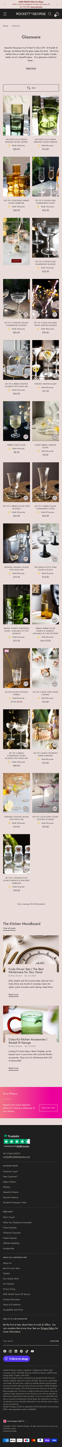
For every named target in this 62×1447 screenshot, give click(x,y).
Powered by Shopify (10, 1431)
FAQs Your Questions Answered (17, 1222)
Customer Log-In (10, 1171)
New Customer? (10, 1176)
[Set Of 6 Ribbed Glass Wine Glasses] (16, 482)
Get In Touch (8, 1217)
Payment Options (10, 1197)
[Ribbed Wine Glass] (16, 421)
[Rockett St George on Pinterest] (22, 1352)
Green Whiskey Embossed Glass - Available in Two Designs (16, 631)
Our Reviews (8, 1283)
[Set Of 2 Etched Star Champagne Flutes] (45, 176)
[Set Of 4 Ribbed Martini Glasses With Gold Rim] (16, 360)
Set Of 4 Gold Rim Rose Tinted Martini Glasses (45, 324)
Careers (6, 1273)
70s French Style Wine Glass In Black (45, 568)
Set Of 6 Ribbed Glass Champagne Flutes (45, 507)
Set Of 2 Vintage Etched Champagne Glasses (16, 324)
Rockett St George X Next (14, 1202)
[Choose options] (26, 620)
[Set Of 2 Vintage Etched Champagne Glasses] (16, 299)
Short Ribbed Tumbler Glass (45, 446)
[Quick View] (55, 809)
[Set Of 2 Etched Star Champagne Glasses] (45, 238)
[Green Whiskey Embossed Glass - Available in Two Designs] (16, 604)
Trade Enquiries (10, 1238)
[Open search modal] (49, 13)
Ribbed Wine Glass (16, 445)
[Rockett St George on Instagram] (11, 1352)
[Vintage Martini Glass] (45, 360)
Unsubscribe (8, 1248)
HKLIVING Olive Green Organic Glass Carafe (16, 140)
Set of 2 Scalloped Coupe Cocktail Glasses (45, 818)
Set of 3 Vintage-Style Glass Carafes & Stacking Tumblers (16, 880)
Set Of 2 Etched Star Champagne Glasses (45, 262)
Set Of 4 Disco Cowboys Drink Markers (45, 754)
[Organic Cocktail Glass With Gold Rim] (16, 793)
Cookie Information (11, 1299)
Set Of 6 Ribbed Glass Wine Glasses (16, 507)
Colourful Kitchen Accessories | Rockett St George (28, 1040)
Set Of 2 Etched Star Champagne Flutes (45, 201)
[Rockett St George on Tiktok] (27, 1352)
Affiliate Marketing (11, 1243)
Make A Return (9, 1181)
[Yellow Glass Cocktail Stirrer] (16, 668)
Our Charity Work (11, 1278)
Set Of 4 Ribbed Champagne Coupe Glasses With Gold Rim (16, 756)
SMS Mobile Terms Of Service (16, 1294)
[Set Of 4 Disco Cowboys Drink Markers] (45, 729)
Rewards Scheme (10, 1192)
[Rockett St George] (31, 14)
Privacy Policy (9, 1289)
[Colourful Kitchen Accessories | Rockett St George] (31, 1024)
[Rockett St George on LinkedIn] (16, 1352)
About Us (7, 1263)
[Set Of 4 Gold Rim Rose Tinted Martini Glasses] (45, 299)
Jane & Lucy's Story (11, 1268)
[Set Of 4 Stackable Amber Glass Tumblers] (16, 176)
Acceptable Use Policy (13, 1309)
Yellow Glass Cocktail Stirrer (16, 693)
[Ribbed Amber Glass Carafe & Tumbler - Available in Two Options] (45, 604)
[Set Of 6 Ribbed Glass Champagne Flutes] (45, 482)
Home (5, 25)
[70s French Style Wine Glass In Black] (45, 543)
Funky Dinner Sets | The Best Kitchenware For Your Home (26, 970)
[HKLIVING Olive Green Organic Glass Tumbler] (45, 115)
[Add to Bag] (26, 131)
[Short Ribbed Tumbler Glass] (45, 421)
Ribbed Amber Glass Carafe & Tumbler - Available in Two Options (45, 631)
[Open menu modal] (4, 13)
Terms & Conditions (11, 1304)
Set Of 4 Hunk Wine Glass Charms (45, 693)
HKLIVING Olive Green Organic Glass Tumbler (45, 140)
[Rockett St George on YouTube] (33, 1352)
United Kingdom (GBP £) (15, 1421)
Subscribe (54, 1341)
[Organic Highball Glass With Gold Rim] (16, 543)
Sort (33, 87)
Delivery (6, 1187)
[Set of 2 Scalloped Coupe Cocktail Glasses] (45, 793)
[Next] (57, 4)
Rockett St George (23, 1426)
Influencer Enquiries (11, 1232)
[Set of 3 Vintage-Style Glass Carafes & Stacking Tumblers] (16, 854)
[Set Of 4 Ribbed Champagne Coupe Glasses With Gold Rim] (16, 729)
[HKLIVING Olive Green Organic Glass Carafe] (16, 115)
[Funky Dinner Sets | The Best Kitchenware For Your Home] (31, 953)
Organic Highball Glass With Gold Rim (16, 568)
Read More (31, 68)
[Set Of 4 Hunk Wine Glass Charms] (45, 668)
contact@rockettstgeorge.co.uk (16, 1156)
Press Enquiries (10, 1227)
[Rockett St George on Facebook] (5, 1352)
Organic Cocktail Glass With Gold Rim (16, 818)
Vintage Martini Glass (45, 384)
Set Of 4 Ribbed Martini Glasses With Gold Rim (16, 385)
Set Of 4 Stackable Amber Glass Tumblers (16, 201)
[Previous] (5, 4)
